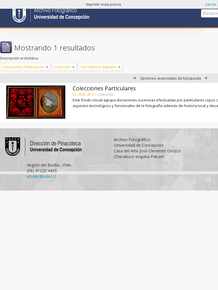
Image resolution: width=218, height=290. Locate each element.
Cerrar (210, 4)
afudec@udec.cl (41, 176)
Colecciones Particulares (104, 88)
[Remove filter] (47, 67)
